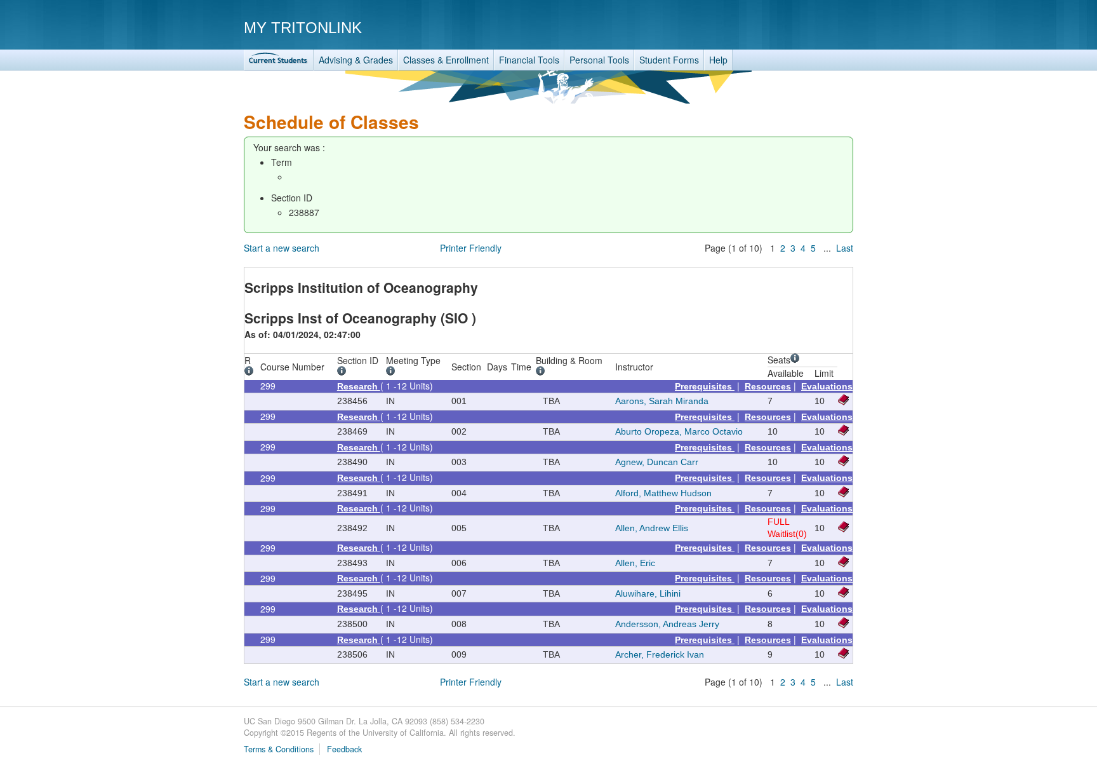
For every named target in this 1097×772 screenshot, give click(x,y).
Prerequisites (705, 386)
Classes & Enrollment (446, 59)
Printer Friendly (471, 247)
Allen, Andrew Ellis (651, 528)
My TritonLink (303, 27)
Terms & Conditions (279, 749)
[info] (251, 372)
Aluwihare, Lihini (648, 593)
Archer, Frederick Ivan (659, 654)
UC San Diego (780, 27)
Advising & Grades (356, 59)
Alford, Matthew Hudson (663, 493)
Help (718, 59)
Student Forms (669, 59)
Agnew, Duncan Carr (656, 462)
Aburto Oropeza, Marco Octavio (679, 431)
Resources (768, 386)
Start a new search (281, 247)
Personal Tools (599, 59)
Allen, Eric (635, 563)
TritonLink (279, 60)
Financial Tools (529, 59)
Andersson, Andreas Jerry (667, 624)
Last (844, 247)
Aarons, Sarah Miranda (661, 401)
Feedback (344, 749)
